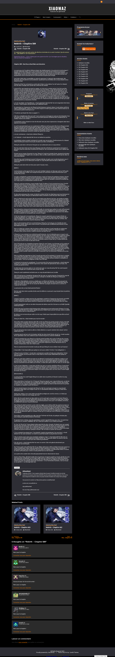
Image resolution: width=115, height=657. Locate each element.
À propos (37, 17)
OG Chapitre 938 (83, 78)
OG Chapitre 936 (83, 83)
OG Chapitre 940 (83, 74)
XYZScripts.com (66, 656)
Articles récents (24, 467)
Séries (65, 17)
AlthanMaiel (27, 46)
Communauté (57, 17)
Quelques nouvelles (84, 63)
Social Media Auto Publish (51, 656)
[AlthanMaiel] (18, 475)
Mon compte (46, 17)
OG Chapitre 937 (83, 81)
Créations (73, 17)
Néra (80, 140)
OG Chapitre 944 (83, 65)
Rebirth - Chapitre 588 (23, 48)
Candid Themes (74, 652)
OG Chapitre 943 (83, 67)
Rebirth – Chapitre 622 (54, 527)
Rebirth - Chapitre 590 (60, 48)
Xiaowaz (57, 8)
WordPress (51, 652)
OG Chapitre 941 (83, 72)
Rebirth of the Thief (19, 41)
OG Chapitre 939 (83, 76)
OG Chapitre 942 (83, 69)
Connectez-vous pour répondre (22, 555)
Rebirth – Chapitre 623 (22, 527)
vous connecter (23, 642)
